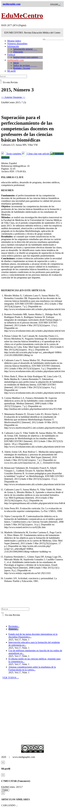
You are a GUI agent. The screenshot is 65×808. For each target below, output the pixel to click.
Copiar (5, 790)
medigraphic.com (15, 60)
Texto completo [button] (14, 153)
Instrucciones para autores (28, 57)
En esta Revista (12, 615)
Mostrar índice (14, 41)
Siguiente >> (19, 97)
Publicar (11, 54)
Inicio (16, 62)
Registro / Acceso (21, 68)
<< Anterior (7, 97)
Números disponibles (17, 43)
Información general (25, 49)
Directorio (18, 51)
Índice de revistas (25, 65)
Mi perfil (11, 71)
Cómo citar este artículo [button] (38, 153)
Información (13, 46)
